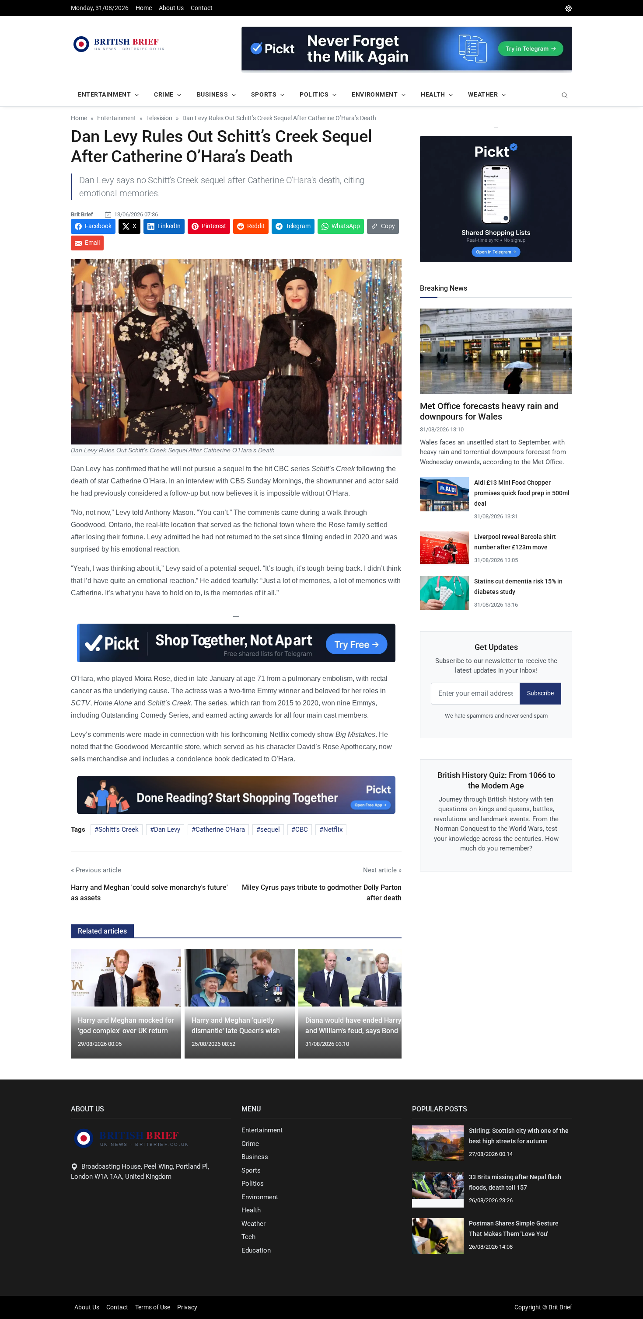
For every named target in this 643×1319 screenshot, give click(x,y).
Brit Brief (82, 214)
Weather (253, 1224)
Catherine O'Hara (220, 829)
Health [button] (433, 94)
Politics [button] (314, 94)
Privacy (187, 1307)
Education (256, 1250)
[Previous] (85, 1008)
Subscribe (540, 693)
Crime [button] (164, 94)
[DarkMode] (568, 8)
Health (251, 1210)
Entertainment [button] (104, 94)
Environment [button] (375, 94)
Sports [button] (263, 94)
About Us (171, 7)
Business (254, 1157)
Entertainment (262, 1130)
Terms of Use (152, 1307)
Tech (248, 1237)
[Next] (386, 1008)
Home (144, 7)
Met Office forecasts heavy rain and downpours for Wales (489, 411)
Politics (252, 1183)
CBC (301, 829)
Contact (202, 7)
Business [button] (212, 94)
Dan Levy (167, 829)
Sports (251, 1170)
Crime (250, 1144)
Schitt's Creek (118, 829)
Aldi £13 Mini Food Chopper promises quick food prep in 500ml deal (522, 493)
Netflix (332, 829)
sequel (270, 829)
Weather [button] (483, 94)
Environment (259, 1197)
